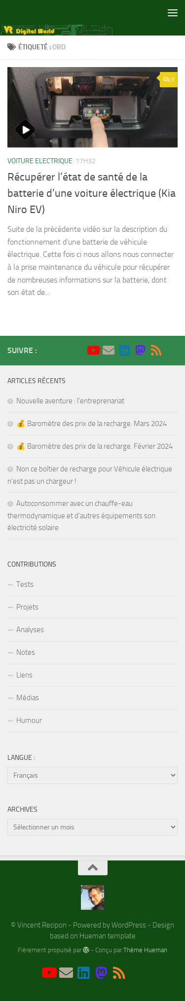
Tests (25, 584)
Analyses (30, 629)
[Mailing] (108, 350)
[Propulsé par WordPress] (86, 950)
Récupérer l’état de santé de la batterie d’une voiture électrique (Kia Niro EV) (91, 193)
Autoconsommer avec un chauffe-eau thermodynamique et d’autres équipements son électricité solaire (81, 515)
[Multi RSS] (156, 350)
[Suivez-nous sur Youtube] (93, 350)
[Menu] (172, 12)
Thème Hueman (145, 950)
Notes (25, 652)
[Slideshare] (172, 351)
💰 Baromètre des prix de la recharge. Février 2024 (94, 446)
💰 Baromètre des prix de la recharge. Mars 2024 (91, 423)
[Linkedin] (124, 350)
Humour (29, 720)
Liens (24, 675)
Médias (27, 697)
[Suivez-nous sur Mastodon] (140, 350)
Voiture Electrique (40, 161)
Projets (27, 607)
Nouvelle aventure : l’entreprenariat (70, 400)
